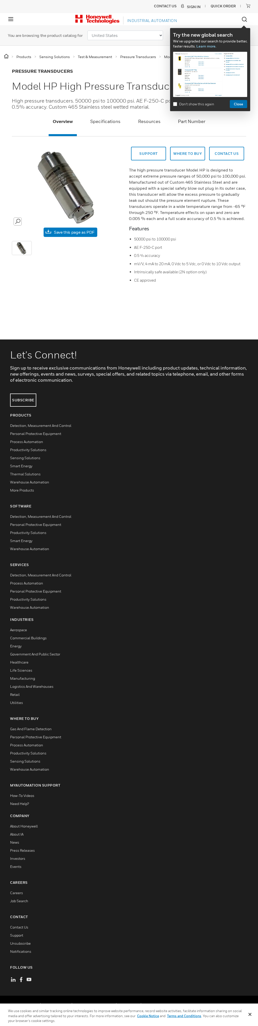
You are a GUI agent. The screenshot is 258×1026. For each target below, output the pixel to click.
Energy (16, 646)
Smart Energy (21, 466)
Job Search (19, 901)
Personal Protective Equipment (35, 433)
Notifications (20, 951)
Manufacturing (22, 678)
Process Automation (26, 441)
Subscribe (23, 400)
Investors (17, 858)
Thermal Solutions (25, 474)
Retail (15, 694)
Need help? (19, 803)
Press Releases (22, 850)
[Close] (249, 1014)
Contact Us (19, 927)
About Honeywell (24, 826)
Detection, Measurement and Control (40, 425)
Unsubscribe (20, 943)
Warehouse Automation (29, 482)
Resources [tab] (149, 121)
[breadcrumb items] (6, 56)
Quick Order (223, 6)
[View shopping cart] (248, 6)
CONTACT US (227, 153)
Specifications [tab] (105, 121)
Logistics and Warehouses (31, 686)
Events (15, 866)
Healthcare (19, 662)
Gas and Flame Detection (31, 729)
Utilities (16, 702)
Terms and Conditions (184, 1016)
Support (16, 935)
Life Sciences (21, 670)
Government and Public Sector (35, 654)
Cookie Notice (148, 1016)
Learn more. (206, 46)
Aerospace (18, 630)
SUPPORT (148, 153)
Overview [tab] (63, 121)
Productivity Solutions (28, 450)
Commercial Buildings (28, 638)
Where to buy (187, 153)
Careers (16, 893)
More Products (22, 490)
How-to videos (22, 795)
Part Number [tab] (191, 121)
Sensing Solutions (25, 458)
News (14, 842)
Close (238, 104)
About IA (16, 834)
